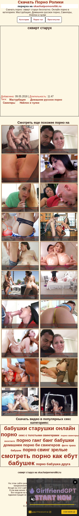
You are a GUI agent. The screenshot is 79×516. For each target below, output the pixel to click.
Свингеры (9, 102)
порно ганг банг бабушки (45, 440)
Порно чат (38, 19)
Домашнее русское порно (46, 99)
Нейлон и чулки (29, 102)
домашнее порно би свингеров (31, 445)
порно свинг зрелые (45, 449)
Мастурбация (17, 99)
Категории (24, 19)
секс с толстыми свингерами (39, 435)
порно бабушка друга (53, 464)
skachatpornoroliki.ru (47, 6)
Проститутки (54, 19)
